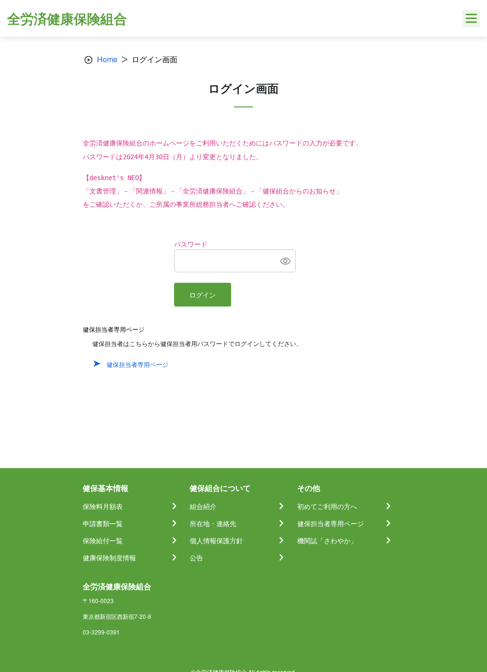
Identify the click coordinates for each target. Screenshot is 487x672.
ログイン (202, 295)
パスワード (190, 244)
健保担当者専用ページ (137, 364)
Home (107, 59)
